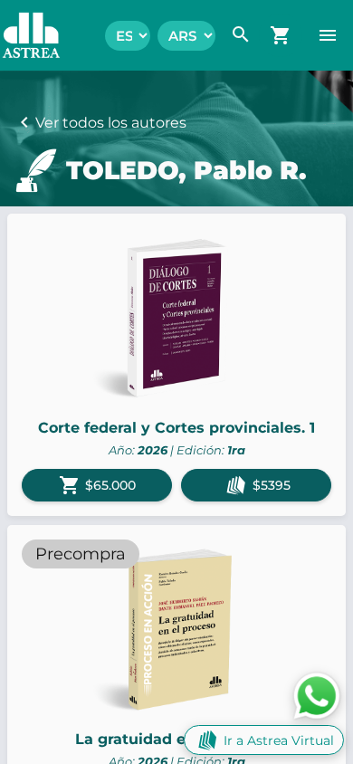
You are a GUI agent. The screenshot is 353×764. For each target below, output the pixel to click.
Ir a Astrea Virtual (279, 740)
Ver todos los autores (110, 122)
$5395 (272, 485)
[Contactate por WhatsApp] (317, 694)
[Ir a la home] (22, 35)
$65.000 (97, 485)
